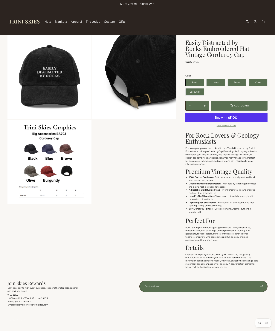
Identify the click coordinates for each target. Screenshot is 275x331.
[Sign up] (262, 286)
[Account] (255, 21)
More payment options (226, 125)
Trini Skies (21, 319)
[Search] (247, 21)
